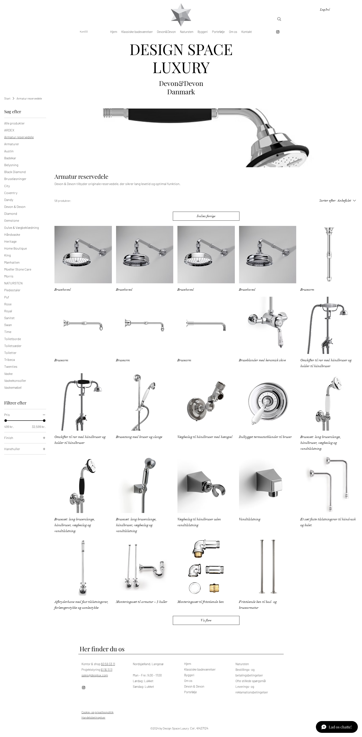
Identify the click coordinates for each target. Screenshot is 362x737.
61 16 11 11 (106, 669)
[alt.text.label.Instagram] (278, 32)
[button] (84, 31)
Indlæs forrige (206, 216)
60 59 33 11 (108, 664)
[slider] (5, 420)
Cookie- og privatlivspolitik (97, 712)
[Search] (279, 19)
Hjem (187, 664)
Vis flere (206, 620)
